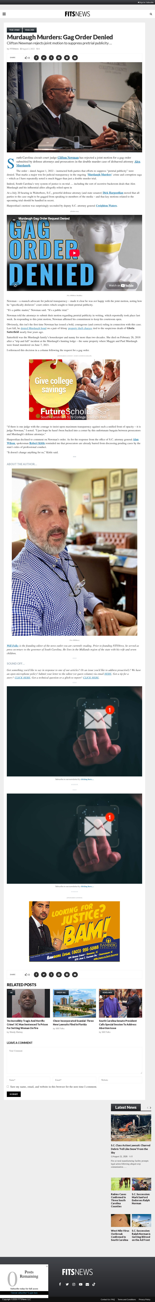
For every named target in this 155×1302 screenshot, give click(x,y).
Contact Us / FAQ (108, 1300)
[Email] (89, 1284)
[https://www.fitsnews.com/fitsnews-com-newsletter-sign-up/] (74, 731)
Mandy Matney (16, 1032)
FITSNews (14, 49)
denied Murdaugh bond (33, 328)
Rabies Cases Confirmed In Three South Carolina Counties (118, 1200)
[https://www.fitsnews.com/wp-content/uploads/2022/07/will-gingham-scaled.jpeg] (74, 552)
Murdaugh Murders (99, 174)
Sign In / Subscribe (146, 2)
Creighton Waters (106, 205)
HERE (107, 674)
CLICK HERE (22, 677)
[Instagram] (75, 1284)
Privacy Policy (144, 1300)
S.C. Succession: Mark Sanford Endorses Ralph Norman (141, 1199)
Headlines (29, 30)
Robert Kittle (37, 443)
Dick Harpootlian (113, 193)
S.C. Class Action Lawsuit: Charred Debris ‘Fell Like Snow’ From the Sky (130, 1149)
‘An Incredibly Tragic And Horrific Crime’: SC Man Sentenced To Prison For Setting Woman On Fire (27, 1024)
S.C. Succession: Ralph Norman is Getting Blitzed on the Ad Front (141, 1235)
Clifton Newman (68, 157)
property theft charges (80, 328)
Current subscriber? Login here (24, 1292)
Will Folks (60, 1028)
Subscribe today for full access (24, 1288)
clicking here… (87, 779)
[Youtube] (82, 1284)
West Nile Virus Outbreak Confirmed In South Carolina (120, 1235)
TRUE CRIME (14, 30)
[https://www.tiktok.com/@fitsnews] (94, 1284)
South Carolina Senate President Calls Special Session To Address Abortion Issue (118, 1024)
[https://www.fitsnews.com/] (77, 1271)
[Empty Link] (148, 1107)
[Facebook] (62, 1284)
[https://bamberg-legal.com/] (74, 961)
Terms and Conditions (127, 1300)
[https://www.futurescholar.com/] (74, 419)
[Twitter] (69, 1284)
